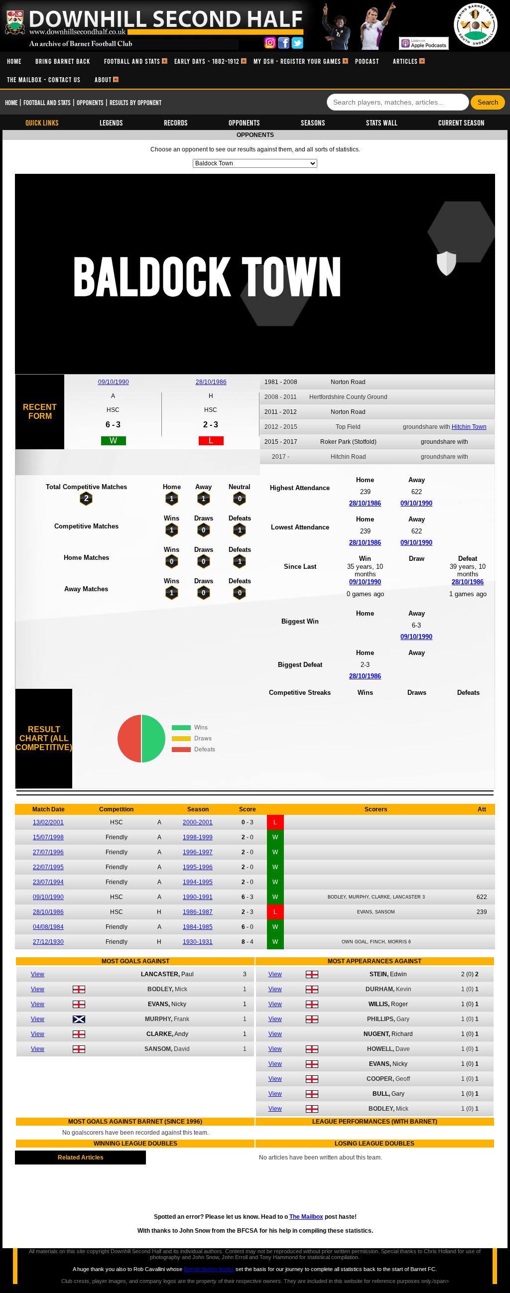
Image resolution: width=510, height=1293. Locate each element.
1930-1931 (198, 941)
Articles (405, 61)
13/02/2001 (48, 822)
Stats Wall (381, 122)
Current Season (461, 122)
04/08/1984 (48, 926)
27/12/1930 (48, 941)
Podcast (367, 61)
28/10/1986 (211, 382)
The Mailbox (306, 1216)
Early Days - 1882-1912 (207, 61)
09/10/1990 (113, 382)
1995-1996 (198, 867)
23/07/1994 (48, 882)
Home (14, 61)
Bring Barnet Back (62, 61)
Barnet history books (209, 1269)
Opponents (90, 102)
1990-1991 (198, 897)
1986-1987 (198, 911)
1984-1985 (198, 926)
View (37, 974)
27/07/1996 (48, 852)
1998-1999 (198, 837)
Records (176, 122)
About (103, 79)
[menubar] (255, 70)
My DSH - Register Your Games (297, 61)
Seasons (313, 122)
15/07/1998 (48, 837)
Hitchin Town (469, 426)
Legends (111, 122)
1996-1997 (198, 852)
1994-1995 (198, 882)
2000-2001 (198, 822)
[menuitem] (14, 61)
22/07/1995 (48, 867)
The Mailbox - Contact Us (44, 79)
